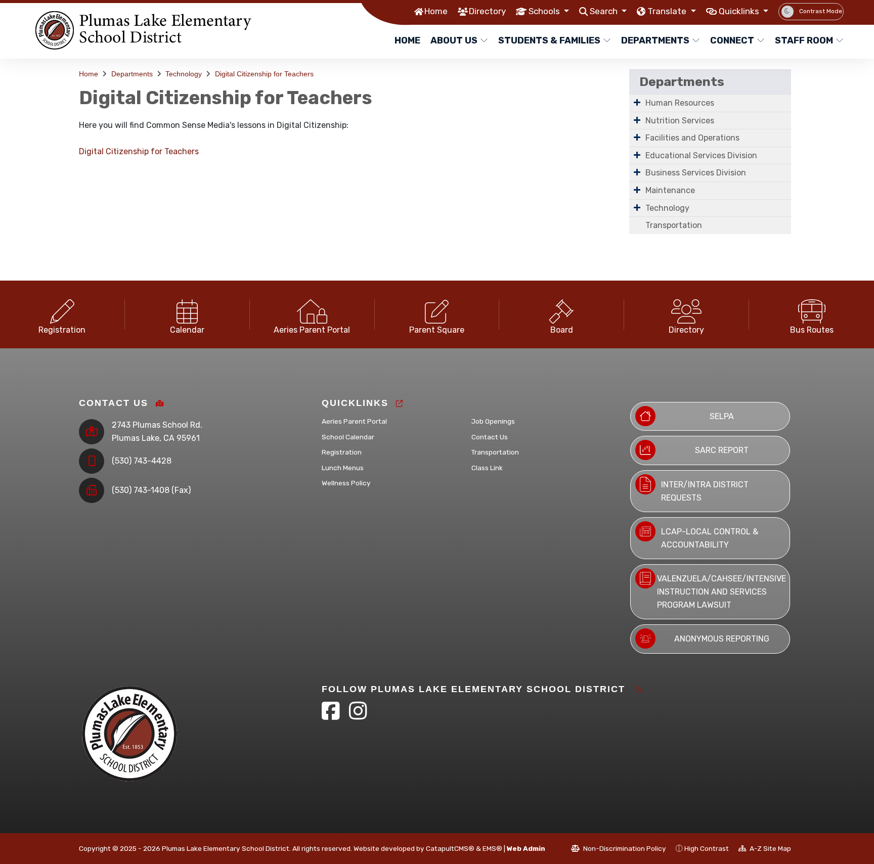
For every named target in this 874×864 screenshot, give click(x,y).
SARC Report (722, 450)
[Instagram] (358, 716)
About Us (453, 40)
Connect (732, 40)
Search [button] (605, 11)
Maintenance (670, 190)
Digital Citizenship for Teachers (264, 74)
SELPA (722, 416)
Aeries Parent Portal (354, 421)
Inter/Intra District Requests (705, 491)
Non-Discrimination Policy (624, 848)
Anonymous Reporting (721, 639)
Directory (487, 11)
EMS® (492, 848)
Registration (342, 452)
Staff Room (804, 40)
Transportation (673, 225)
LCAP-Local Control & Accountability (709, 538)
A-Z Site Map (769, 848)
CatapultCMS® (450, 848)
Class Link (487, 468)
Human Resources (679, 103)
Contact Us (489, 437)
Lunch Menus (343, 468)
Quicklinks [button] (740, 11)
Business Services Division (695, 172)
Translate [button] (667, 11)
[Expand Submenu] (637, 102)
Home (436, 11)
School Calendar (348, 437)
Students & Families (549, 40)
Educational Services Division (701, 155)
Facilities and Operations (692, 138)
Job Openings (493, 421)
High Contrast (706, 848)
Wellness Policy (346, 483)
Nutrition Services (679, 120)
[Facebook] (331, 716)
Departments (655, 40)
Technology (183, 74)
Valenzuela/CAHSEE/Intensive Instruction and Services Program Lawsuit (721, 591)
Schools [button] (545, 11)
